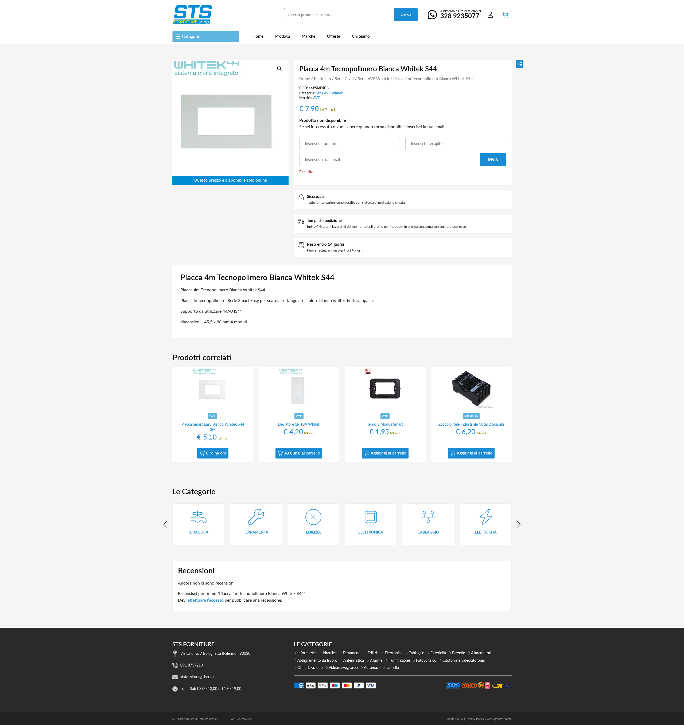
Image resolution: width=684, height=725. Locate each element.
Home (257, 36)
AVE (316, 98)
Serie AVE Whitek (373, 79)
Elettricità (322, 79)
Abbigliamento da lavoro (317, 661)
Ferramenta (352, 653)
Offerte (333, 36)
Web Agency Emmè (499, 719)
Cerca (406, 14)
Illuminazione (399, 661)
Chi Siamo (361, 36)
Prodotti (282, 36)
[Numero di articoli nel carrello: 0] (505, 14)
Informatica (307, 653)
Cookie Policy (454, 719)
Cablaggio (416, 653)
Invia (493, 160)
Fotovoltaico (426, 661)
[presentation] (165, 524)
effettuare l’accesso (206, 600)
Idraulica (330, 653)
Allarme (376, 661)
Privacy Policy (475, 719)
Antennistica (353, 661)
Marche (308, 36)
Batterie (458, 653)
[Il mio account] (490, 14)
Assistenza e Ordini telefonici (460, 14)
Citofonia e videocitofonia (463, 661)
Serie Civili (344, 79)
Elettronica (393, 653)
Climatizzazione (309, 668)
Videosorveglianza (343, 668)
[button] (279, 69)
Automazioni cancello (381, 668)
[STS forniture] (192, 14)
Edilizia (373, 653)
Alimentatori (481, 653)
